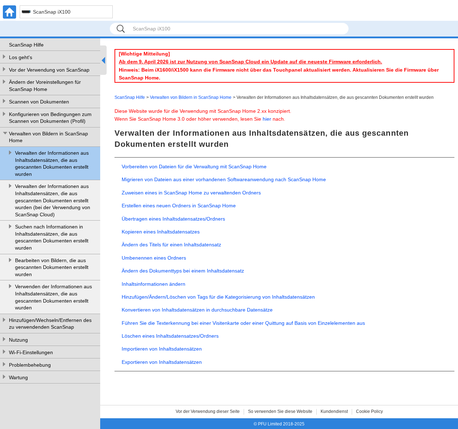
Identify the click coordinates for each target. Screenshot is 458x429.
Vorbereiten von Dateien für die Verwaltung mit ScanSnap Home (194, 166)
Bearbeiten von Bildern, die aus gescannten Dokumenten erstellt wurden (51, 267)
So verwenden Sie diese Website (280, 411)
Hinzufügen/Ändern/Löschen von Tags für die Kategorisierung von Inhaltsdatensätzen (218, 297)
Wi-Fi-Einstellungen (31, 352)
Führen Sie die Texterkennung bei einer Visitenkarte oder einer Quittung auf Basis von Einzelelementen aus (243, 323)
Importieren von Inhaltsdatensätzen (162, 349)
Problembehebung (30, 365)
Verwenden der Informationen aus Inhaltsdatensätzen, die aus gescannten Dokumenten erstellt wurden (53, 297)
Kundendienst (334, 411)
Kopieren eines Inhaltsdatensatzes (161, 232)
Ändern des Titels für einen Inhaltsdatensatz (171, 244)
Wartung (18, 377)
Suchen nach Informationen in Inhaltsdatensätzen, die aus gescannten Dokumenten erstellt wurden (51, 237)
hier (267, 119)
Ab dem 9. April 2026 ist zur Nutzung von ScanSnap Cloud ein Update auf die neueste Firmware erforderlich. (250, 61)
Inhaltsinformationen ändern (153, 284)
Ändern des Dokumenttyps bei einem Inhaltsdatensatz (183, 271)
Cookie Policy (369, 411)
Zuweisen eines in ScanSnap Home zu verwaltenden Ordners (191, 193)
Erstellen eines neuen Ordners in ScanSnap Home (179, 205)
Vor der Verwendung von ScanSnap (49, 70)
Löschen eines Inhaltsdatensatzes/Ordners (170, 336)
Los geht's (20, 57)
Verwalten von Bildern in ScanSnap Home (48, 137)
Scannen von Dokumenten (39, 102)
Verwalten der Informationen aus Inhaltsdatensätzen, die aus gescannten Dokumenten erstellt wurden (52, 163)
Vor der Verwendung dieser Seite (208, 411)
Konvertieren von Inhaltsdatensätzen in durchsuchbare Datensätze (197, 310)
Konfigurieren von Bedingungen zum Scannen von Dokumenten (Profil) (50, 117)
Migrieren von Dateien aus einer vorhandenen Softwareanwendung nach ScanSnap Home (224, 179)
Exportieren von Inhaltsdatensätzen (162, 362)
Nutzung (18, 340)
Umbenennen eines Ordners (154, 258)
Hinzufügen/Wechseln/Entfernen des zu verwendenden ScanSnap (50, 323)
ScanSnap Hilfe (26, 45)
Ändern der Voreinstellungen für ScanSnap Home (45, 85)
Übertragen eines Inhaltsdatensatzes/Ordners (173, 219)
